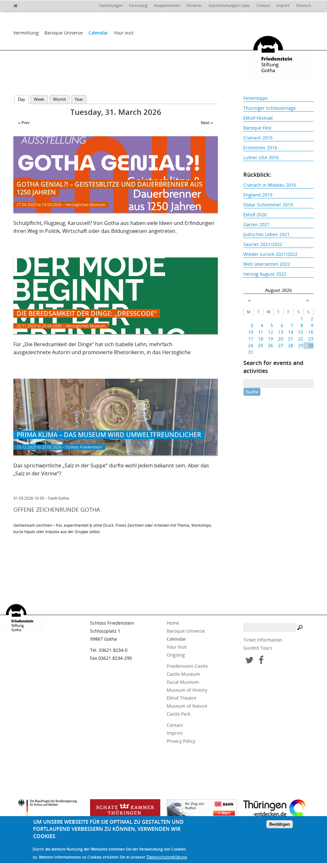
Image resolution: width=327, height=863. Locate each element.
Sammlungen (111, 5)
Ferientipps (255, 98)
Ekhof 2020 (255, 215)
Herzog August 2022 (264, 274)
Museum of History (187, 690)
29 (300, 345)
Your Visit (177, 647)
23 (310, 339)
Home (173, 623)
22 (300, 339)
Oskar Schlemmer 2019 (268, 205)
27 (280, 345)
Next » (207, 122)
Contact (263, 5)
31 (250, 352)
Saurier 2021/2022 (262, 244)
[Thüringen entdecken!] (278, 809)
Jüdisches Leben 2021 (266, 234)
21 (290, 339)
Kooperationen (167, 5)
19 (270, 339)
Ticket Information (262, 640)
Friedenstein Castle (187, 666)
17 (250, 339)
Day (23, 99)
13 (280, 332)
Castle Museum (183, 674)
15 (300, 332)
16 (310, 332)
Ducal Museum (183, 682)
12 (270, 332)
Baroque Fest (257, 128)
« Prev (23, 122)
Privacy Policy (181, 741)
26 (270, 345)
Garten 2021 (256, 224)
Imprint (283, 5)
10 (250, 332)
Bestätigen (279, 824)
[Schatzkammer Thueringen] (125, 810)
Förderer (194, 5)
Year (79, 99)
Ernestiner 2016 (260, 148)
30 (310, 345)
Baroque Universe (63, 33)
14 (290, 332)
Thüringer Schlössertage (269, 108)
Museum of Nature (187, 706)
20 (280, 339)
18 (260, 339)
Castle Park (178, 714)
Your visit (123, 33)
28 (290, 345)
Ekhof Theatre (181, 698)
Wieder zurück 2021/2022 (270, 254)
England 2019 (257, 195)
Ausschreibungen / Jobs (229, 5)
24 (250, 345)
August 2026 (278, 290)
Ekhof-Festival (258, 118)
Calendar (98, 33)
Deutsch (303, 5)
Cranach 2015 (258, 138)
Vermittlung (26, 33)
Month (59, 99)
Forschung (138, 5)
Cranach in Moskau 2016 (269, 185)
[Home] (29, 5)
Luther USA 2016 (261, 157)
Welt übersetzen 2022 (266, 264)
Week (39, 99)
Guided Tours (257, 648)
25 (260, 345)
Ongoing (176, 655)
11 (260, 332)
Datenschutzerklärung (167, 857)
